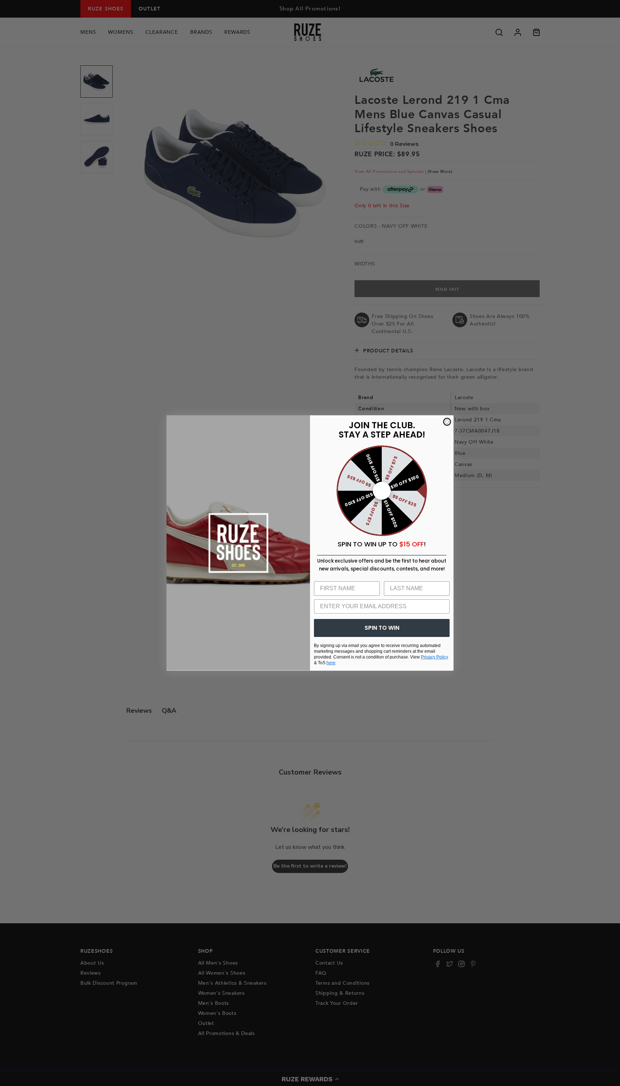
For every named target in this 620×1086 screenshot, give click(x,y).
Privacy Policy (434, 657)
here (331, 662)
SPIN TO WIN (382, 628)
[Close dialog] (447, 421)
